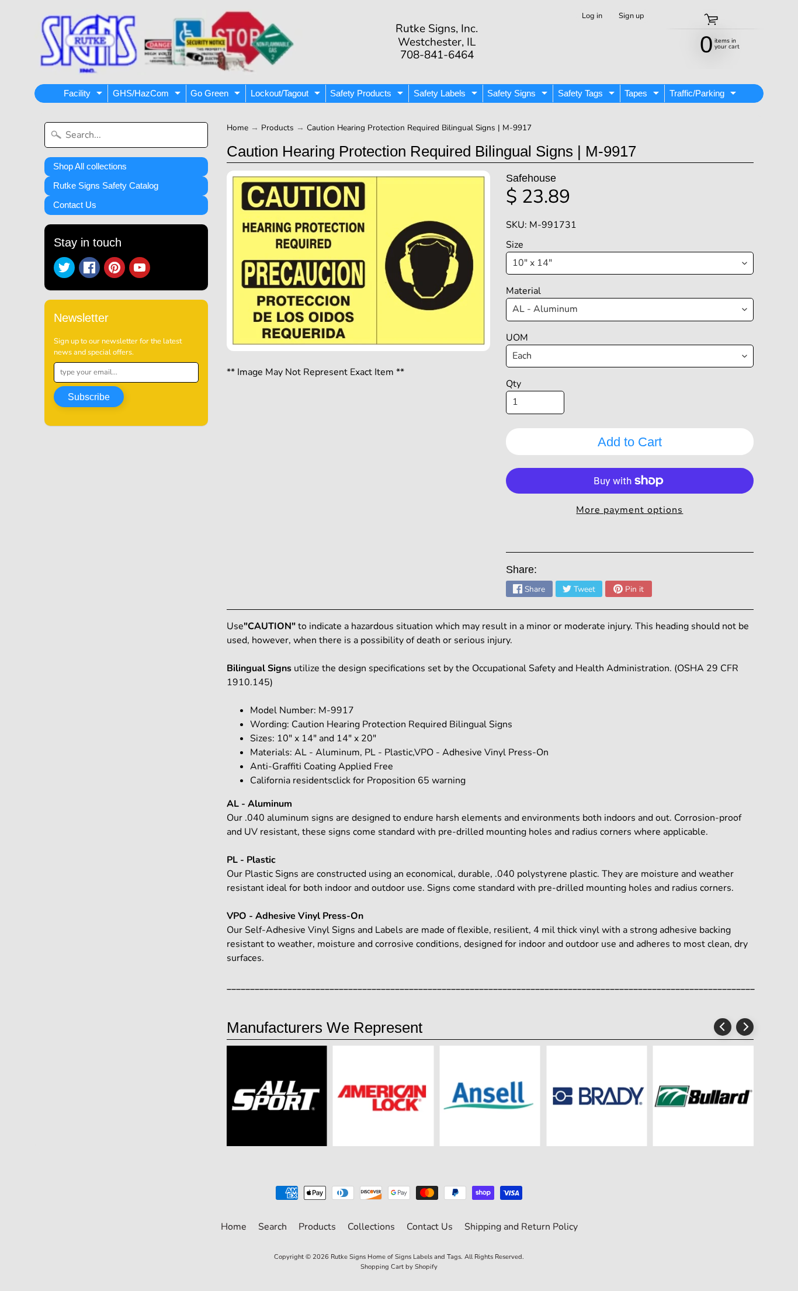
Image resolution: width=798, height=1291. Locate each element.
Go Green (216, 95)
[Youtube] (139, 267)
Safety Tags (587, 95)
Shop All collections (90, 166)
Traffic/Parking (704, 95)
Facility (84, 95)
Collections (371, 1226)
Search (272, 1226)
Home (237, 127)
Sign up (631, 16)
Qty (513, 383)
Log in (592, 16)
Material (523, 290)
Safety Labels (447, 95)
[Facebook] (89, 267)
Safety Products (368, 95)
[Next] (745, 1027)
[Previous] (722, 1027)
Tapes (643, 95)
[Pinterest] (114, 267)
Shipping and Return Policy (521, 1226)
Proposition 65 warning (416, 780)
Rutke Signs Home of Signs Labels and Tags (396, 1256)
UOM (517, 337)
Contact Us (74, 205)
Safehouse (531, 178)
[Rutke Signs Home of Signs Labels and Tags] (168, 42)
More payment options (629, 510)
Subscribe (89, 397)
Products (277, 127)
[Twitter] (64, 267)
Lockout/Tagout (287, 95)
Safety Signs (518, 95)
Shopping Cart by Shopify (399, 1266)
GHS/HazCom (148, 95)
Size (514, 244)
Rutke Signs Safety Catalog (105, 185)
